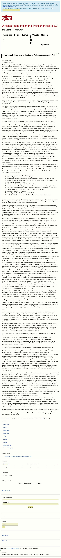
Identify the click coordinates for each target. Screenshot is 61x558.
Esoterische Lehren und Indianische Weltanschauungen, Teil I (28, 56)
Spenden (45, 45)
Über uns (8, 35)
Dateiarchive (7, 445)
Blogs (5, 442)
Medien (44, 35)
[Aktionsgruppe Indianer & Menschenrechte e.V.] (6, 18)
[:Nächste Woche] (58, 464)
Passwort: (6, 502)
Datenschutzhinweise (9, 7)
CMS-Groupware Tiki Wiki (13, 548)
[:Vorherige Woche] (5, 464)
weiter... (5, 544)
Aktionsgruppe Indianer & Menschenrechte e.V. (30, 25)
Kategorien (6, 430)
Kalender (6, 433)
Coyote (35, 35)
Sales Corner (6, 490)
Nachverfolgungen (9, 448)
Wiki (4, 436)
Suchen (5, 427)
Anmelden (30, 507)
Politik (17, 35)
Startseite (6, 424)
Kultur (25, 35)
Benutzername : (8, 497)
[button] (56, 54)
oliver (8, 418)
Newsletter (5, 535)
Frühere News (5, 541)
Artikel (5, 439)
